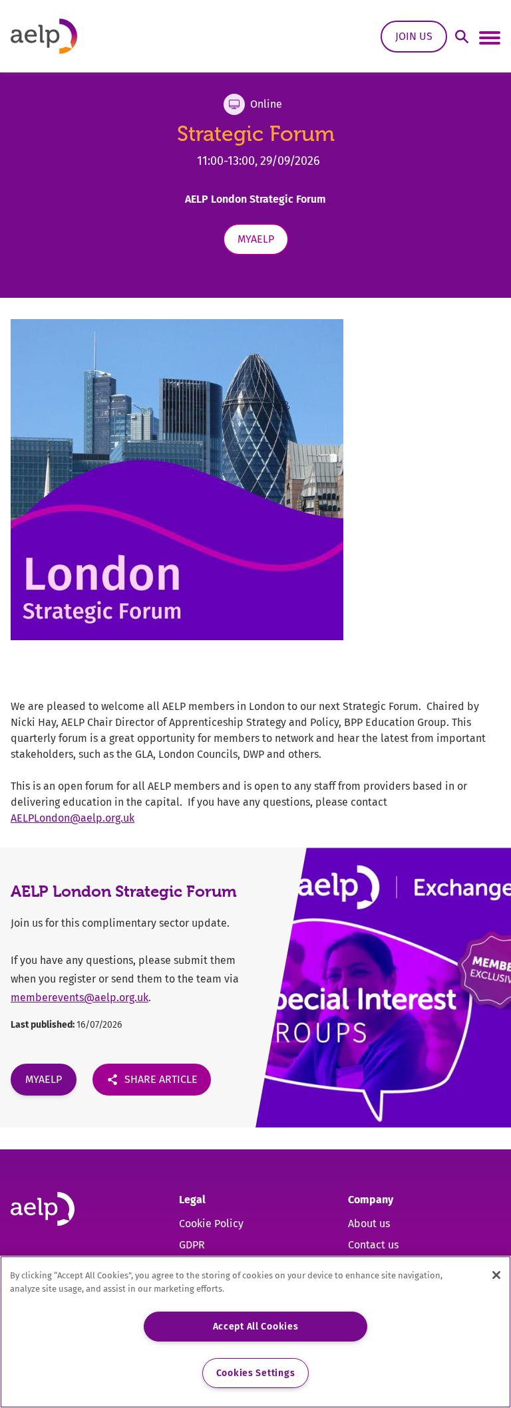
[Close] (496, 1275)
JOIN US (413, 36)
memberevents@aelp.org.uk (79, 997)
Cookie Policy (211, 1223)
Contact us (373, 1244)
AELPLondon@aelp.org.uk (72, 818)
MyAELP (256, 239)
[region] (255, 1332)
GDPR (192, 1244)
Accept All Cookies (256, 1326)
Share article (161, 1079)
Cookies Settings (255, 1373)
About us (369, 1223)
